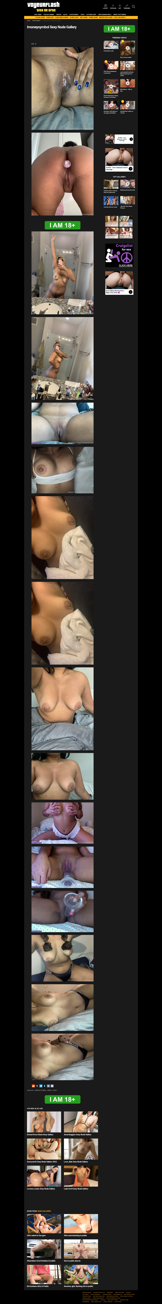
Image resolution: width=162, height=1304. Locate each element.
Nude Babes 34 (118, 1294)
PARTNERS (110, 1292)
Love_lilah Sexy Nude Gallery (76, 1162)
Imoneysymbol (41, 1090)
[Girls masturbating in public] (81, 1223)
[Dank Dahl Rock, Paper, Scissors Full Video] (111, 86)
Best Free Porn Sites (129, 1294)
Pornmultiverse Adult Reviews (90, 1300)
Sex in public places (72, 1261)
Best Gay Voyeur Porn (99, 1296)
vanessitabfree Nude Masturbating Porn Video (126, 73)
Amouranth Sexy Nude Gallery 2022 (42, 1162)
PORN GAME (93, 17)
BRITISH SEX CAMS (105, 17)
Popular (113, 8)
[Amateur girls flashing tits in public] (81, 1274)
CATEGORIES (73, 14)
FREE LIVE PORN (119, 1292)
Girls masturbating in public (75, 1235)
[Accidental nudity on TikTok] (127, 105)
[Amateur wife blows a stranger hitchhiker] (111, 105)
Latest (105, 8)
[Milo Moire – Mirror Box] (127, 83)
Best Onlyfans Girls (96, 1301)
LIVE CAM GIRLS (119, 17)
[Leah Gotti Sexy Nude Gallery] (81, 1176)
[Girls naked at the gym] (44, 1223)
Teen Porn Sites (86, 1296)
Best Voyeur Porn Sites (126, 1296)
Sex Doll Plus (118, 1301)
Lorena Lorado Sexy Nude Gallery (41, 1189)
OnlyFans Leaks (124, 1300)
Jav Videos (85, 1294)
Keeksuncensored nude (127, 190)
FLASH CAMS (40, 17)
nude (50, 1090)
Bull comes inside (125, 57)
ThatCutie (103, 1300)
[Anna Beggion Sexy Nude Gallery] (81, 1121)
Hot (119, 8)
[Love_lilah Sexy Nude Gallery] (81, 1149)
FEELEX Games (49, 14)
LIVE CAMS (37, 14)
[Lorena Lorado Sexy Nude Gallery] (44, 1176)
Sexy (55, 1090)
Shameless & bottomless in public (41, 1261)
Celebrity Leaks (86, 1298)
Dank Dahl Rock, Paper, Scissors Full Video (111, 96)
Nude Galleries (44, 1211)
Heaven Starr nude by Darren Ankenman (110, 191)
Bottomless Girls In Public (38, 1286)
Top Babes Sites (106, 1294)
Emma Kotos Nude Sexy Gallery (40, 1134)
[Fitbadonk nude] (111, 45)
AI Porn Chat (91, 14)
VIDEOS (58, 14)
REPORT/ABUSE (86, 1292)
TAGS (82, 14)
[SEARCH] (133, 6)
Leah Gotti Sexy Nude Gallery (76, 1189)
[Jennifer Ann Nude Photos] (127, 200)
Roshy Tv (128, 1292)
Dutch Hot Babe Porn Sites (113, 1298)
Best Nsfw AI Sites (113, 1300)
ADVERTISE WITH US (99, 1292)
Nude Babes (85, 1301)
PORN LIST (50, 17)
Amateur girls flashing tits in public (78, 1286)
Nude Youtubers (119, 14)
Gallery (31, 1090)
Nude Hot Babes (108, 1301)
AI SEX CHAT (74, 17)
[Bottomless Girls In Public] (44, 1274)
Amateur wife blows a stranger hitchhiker (110, 112)
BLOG (65, 14)
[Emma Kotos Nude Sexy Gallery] (44, 1121)
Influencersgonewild (98, 1298)
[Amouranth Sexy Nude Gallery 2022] (44, 1149)
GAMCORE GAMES (61, 17)
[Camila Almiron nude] (111, 200)
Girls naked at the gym (36, 1235)
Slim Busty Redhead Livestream (110, 72)
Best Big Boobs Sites (112, 1296)
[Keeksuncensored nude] (127, 184)
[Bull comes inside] (127, 48)
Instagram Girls (104, 14)
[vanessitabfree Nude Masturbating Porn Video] (127, 65)
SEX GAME (83, 17)
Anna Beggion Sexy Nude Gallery (77, 1134)
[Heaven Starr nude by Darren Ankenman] (111, 184)
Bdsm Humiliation (95, 1294)
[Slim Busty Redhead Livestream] (111, 65)
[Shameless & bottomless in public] (44, 1249)
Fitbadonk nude (109, 51)
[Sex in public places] (81, 1249)
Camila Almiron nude (110, 207)
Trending (126, 8)
